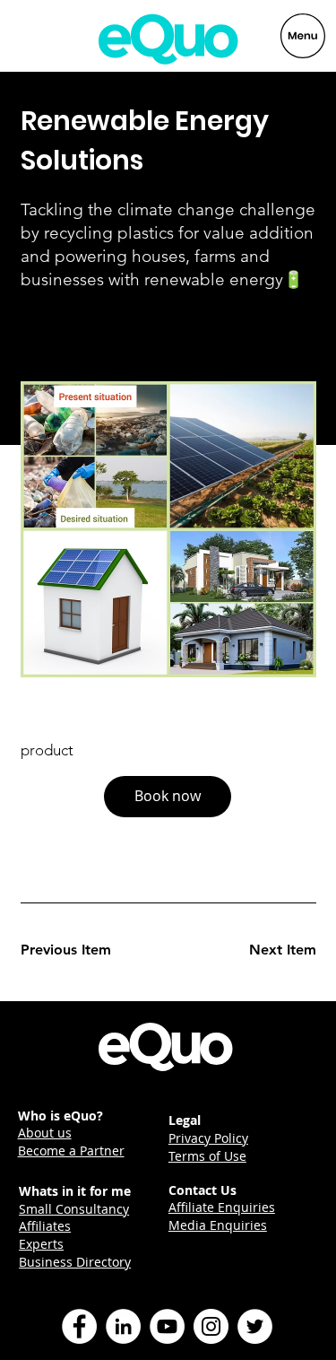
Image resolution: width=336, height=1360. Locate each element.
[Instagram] (211, 1326)
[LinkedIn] (123, 1326)
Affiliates (45, 1225)
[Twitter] (254, 1326)
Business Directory (75, 1261)
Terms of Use (207, 1155)
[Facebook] (79, 1326)
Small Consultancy (74, 1208)
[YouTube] (167, 1326)
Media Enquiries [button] (217, 1225)
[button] (167, 796)
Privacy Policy (208, 1137)
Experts (41, 1243)
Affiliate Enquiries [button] (221, 1207)
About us (45, 1132)
